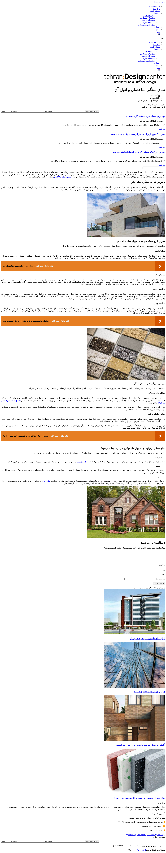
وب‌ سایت (161, 579)
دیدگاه (162, 566)
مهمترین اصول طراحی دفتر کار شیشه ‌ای (145, 116)
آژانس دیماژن (140, 850)
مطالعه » (161, 129)
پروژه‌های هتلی (149, 16)
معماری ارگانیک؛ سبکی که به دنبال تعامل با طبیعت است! (138, 152)
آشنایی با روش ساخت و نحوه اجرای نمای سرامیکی (140, 745)
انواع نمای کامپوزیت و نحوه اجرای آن (147, 638)
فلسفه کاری (155, 11)
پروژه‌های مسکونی (147, 18)
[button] (83, 38)
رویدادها (157, 27)
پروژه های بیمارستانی (146, 25)
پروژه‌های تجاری (148, 20)
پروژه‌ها (157, 13)
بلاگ (158, 32)
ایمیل (163, 574)
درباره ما (156, 9)
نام (164, 570)
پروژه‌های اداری (149, 22)
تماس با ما (156, 29)
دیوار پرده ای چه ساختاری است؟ (149, 691)
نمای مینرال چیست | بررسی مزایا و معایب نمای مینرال (139, 798)
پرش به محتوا (159, 2)
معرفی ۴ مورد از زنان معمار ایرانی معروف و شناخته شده (137, 134)
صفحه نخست (154, 6)
